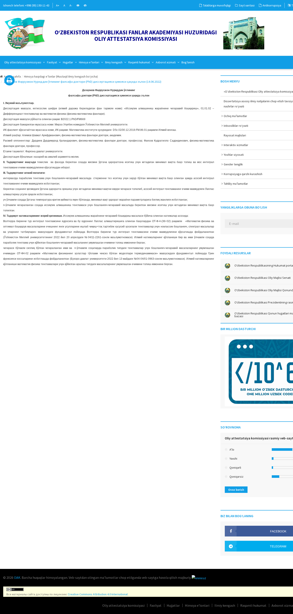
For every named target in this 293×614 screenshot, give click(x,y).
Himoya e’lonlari (89, 62)
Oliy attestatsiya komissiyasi (23, 62)
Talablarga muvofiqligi (217, 5)
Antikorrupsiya (272, 5)
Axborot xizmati (166, 62)
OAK (17, 577)
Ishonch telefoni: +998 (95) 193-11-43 (26, 5)
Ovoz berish (236, 490)
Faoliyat (52, 62)
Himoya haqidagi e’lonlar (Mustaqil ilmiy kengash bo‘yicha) (61, 76)
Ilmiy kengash (114, 62)
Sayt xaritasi (247, 5)
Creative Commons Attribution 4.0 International (98, 594)
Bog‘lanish (188, 62)
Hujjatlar (68, 62)
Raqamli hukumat (139, 62)
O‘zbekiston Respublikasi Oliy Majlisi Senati (262, 277)
